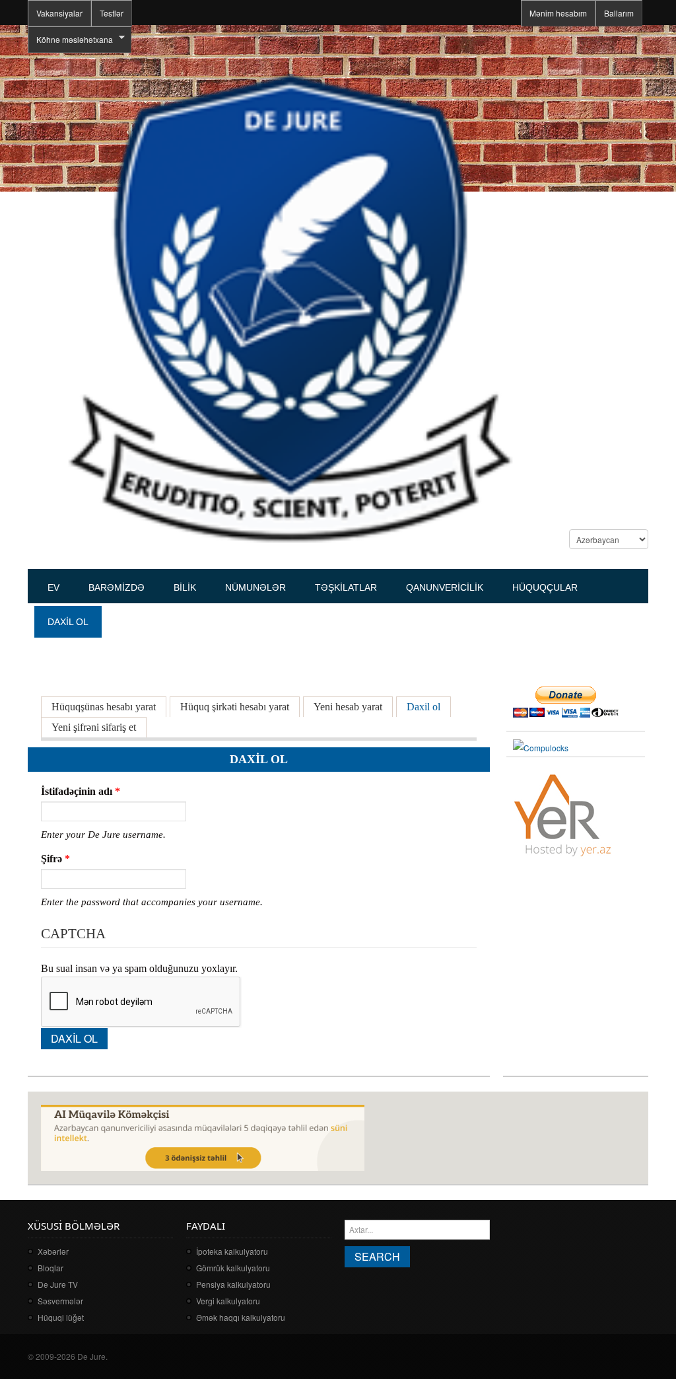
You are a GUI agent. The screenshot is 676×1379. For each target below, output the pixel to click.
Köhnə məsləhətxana (70, 40)
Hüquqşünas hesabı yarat (103, 706)
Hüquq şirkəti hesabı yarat (234, 706)
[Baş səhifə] (289, 307)
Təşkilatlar (346, 587)
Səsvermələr (60, 1300)
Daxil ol (429, 706)
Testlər (111, 13)
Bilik (185, 587)
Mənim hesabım (558, 13)
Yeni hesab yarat (348, 706)
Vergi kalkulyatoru (228, 1300)
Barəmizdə (116, 587)
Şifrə (55, 858)
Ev (53, 587)
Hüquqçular (545, 587)
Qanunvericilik (444, 587)
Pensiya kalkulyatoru (233, 1284)
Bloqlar (50, 1267)
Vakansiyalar (59, 13)
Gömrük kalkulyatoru (233, 1267)
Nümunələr (255, 587)
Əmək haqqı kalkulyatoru (240, 1317)
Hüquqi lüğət (61, 1317)
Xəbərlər (53, 1251)
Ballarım (619, 13)
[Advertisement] (268, 637)
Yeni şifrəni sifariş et (93, 727)
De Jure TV (58, 1284)
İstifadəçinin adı (80, 791)
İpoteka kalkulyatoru (232, 1251)
